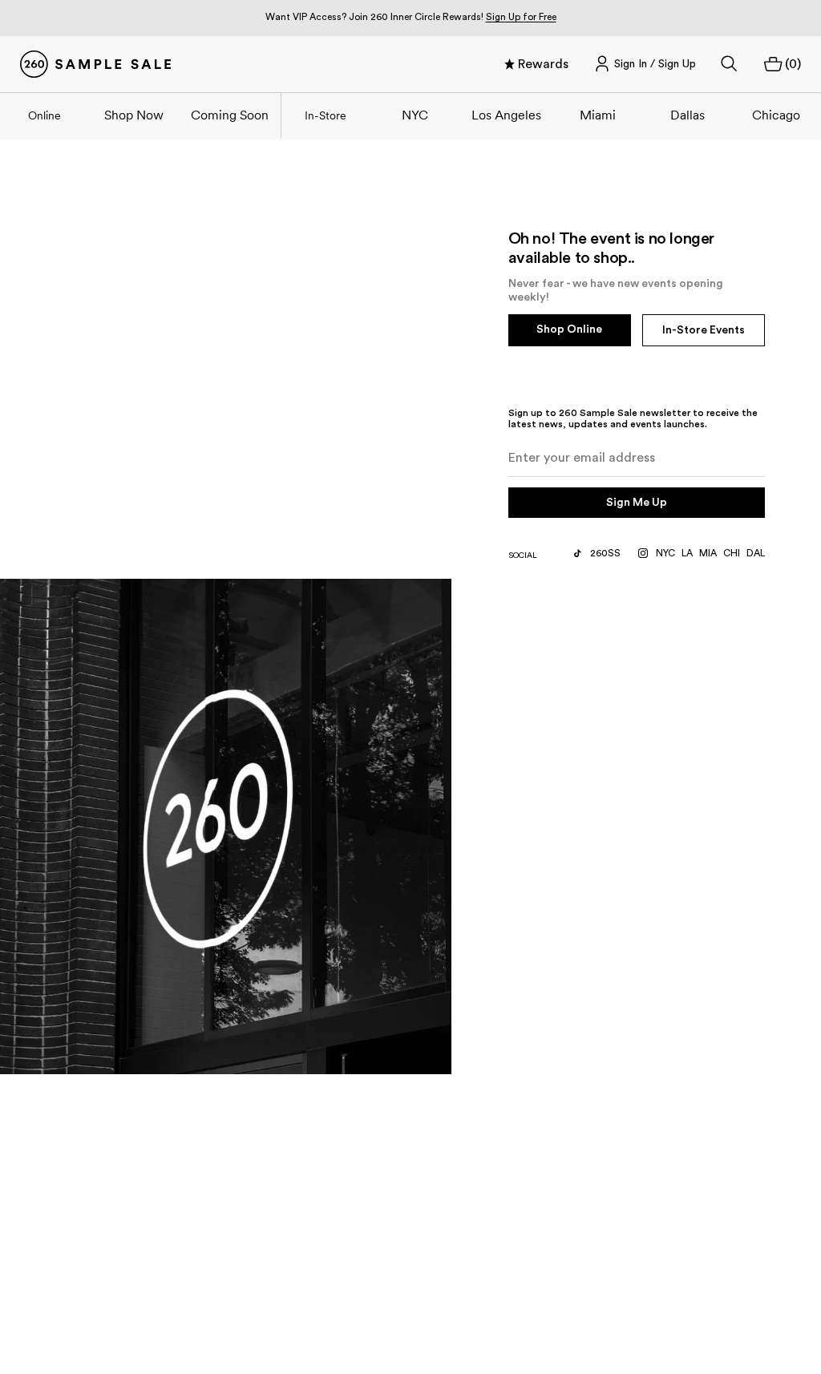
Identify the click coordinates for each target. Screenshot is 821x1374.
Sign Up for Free (521, 17)
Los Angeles (506, 115)
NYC (415, 115)
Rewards (543, 64)
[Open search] (729, 64)
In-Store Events (703, 330)
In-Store (325, 115)
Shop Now (134, 115)
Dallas (687, 115)
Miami (598, 115)
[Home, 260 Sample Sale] (95, 64)
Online (44, 115)
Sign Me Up (636, 502)
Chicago (776, 115)
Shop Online (569, 329)
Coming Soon (230, 115)
